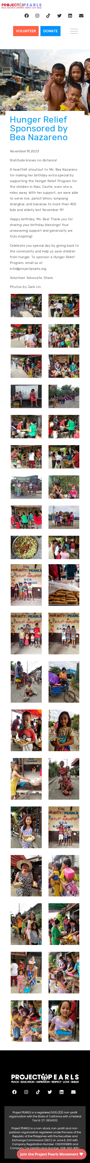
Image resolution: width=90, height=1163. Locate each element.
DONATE (50, 31)
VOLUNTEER (26, 31)
